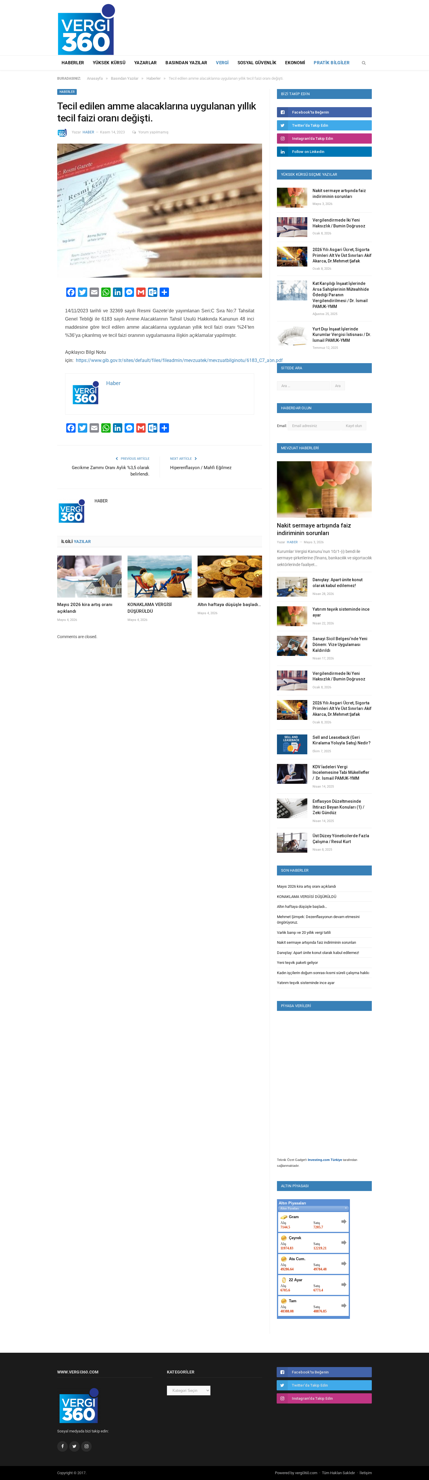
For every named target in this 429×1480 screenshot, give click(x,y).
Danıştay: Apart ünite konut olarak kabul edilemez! (337, 582)
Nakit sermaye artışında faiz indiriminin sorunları (339, 193)
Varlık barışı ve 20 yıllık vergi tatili (304, 932)
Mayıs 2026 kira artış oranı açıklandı (306, 886)
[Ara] (364, 63)
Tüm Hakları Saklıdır (338, 1473)
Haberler (73, 62)
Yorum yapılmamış (153, 132)
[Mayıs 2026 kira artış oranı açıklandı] (89, 577)
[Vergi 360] (89, 27)
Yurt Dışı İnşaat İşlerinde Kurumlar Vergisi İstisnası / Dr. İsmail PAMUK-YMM (342, 335)
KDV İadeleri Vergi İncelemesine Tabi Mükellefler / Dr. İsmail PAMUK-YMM (341, 773)
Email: (282, 426)
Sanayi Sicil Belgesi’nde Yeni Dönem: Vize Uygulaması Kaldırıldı (340, 644)
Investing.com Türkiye (325, 1160)
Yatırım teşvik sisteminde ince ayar (341, 612)
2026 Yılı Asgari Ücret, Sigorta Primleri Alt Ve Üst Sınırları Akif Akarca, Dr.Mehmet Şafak (342, 255)
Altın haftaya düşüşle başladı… (229, 604)
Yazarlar (145, 62)
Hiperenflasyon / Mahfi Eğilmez (200, 467)
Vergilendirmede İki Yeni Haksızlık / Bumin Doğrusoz (339, 223)
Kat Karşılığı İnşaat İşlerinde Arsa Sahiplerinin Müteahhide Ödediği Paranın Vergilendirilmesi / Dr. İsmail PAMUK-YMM (341, 295)
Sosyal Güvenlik (257, 62)
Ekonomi (295, 62)
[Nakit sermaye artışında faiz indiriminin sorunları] (324, 489)
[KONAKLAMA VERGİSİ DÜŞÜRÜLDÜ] (160, 577)
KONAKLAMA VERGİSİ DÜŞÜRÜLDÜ (306, 896)
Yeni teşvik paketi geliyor (297, 962)
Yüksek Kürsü (109, 62)
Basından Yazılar (186, 62)
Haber (88, 132)
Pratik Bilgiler (332, 62)
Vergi (222, 62)
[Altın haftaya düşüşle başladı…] (230, 577)
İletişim (366, 1473)
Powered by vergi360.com (296, 1473)
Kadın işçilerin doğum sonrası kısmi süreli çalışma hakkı (323, 973)
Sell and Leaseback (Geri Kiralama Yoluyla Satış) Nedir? (342, 740)
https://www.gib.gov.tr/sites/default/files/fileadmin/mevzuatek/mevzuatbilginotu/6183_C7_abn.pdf (179, 360)
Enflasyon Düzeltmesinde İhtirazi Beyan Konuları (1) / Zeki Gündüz (338, 807)
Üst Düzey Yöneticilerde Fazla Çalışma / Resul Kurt (341, 838)
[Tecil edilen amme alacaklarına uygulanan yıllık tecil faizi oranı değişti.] (159, 211)
